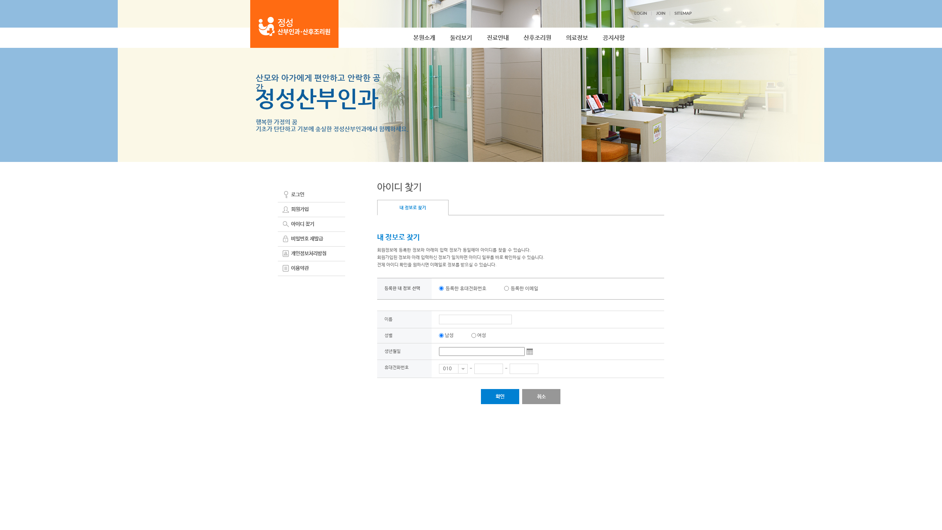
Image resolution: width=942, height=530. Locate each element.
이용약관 (300, 268)
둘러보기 (461, 38)
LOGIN (640, 13)
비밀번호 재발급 (307, 239)
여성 (481, 335)
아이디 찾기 (302, 224)
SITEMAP (683, 13)
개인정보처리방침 (308, 254)
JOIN (660, 13)
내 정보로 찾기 (413, 208)
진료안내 (498, 38)
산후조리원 (537, 38)
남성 (449, 335)
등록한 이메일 (524, 288)
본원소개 (424, 38)
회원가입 (300, 209)
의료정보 (577, 38)
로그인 (297, 195)
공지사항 (614, 38)
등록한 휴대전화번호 (466, 288)
